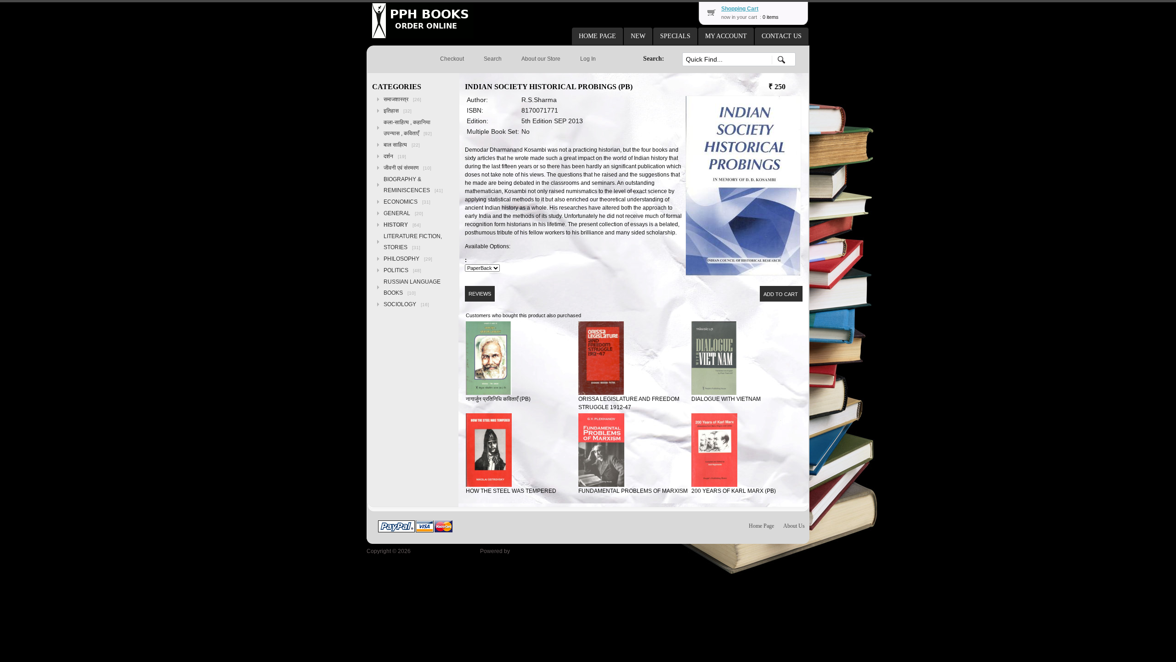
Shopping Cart (739, 9)
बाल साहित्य (402, 145)
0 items (771, 17)
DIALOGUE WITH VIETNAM (726, 399)
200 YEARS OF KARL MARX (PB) (733, 491)
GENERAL (403, 213)
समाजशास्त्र (402, 99)
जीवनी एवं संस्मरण (407, 168)
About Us (794, 526)
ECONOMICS (407, 202)
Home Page (761, 526)
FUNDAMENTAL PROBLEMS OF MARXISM (633, 491)
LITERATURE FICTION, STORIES (413, 242)
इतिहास (398, 111)
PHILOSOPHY (408, 259)
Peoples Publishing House (445, 551)
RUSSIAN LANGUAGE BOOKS (412, 287)
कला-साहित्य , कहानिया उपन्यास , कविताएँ (408, 128)
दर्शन (395, 156)
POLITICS (402, 270)
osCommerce (528, 551)
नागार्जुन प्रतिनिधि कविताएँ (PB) (498, 399)
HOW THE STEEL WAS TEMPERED (511, 491)
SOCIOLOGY (406, 304)
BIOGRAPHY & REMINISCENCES (413, 185)
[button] (597, 36)
